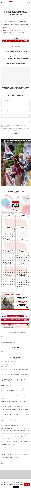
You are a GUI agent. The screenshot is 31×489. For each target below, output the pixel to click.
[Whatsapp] (3, 41)
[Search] (29, 2)
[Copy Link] (28, 41)
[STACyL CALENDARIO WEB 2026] (15, 241)
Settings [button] (16, 487)
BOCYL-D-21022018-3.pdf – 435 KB (12, 30)
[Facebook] (12, 41)
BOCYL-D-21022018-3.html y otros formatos (14, 32)
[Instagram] (15, 41)
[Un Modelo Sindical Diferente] (7, 336)
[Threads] (27, 2)
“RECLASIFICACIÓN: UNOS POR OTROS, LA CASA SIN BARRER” (15, 374)
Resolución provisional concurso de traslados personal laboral (14, 401)
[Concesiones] (4, 351)
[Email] (24, 2)
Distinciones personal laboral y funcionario (10, 406)
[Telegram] (6, 41)
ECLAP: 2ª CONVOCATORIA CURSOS (9, 447)
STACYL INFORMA (5, 361)
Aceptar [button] (27, 484)
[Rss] (25, 2)
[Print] (21, 41)
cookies (12, 480)
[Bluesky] (22, 2)
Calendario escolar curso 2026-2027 (8, 451)
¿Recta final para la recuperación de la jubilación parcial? (13, 414)
